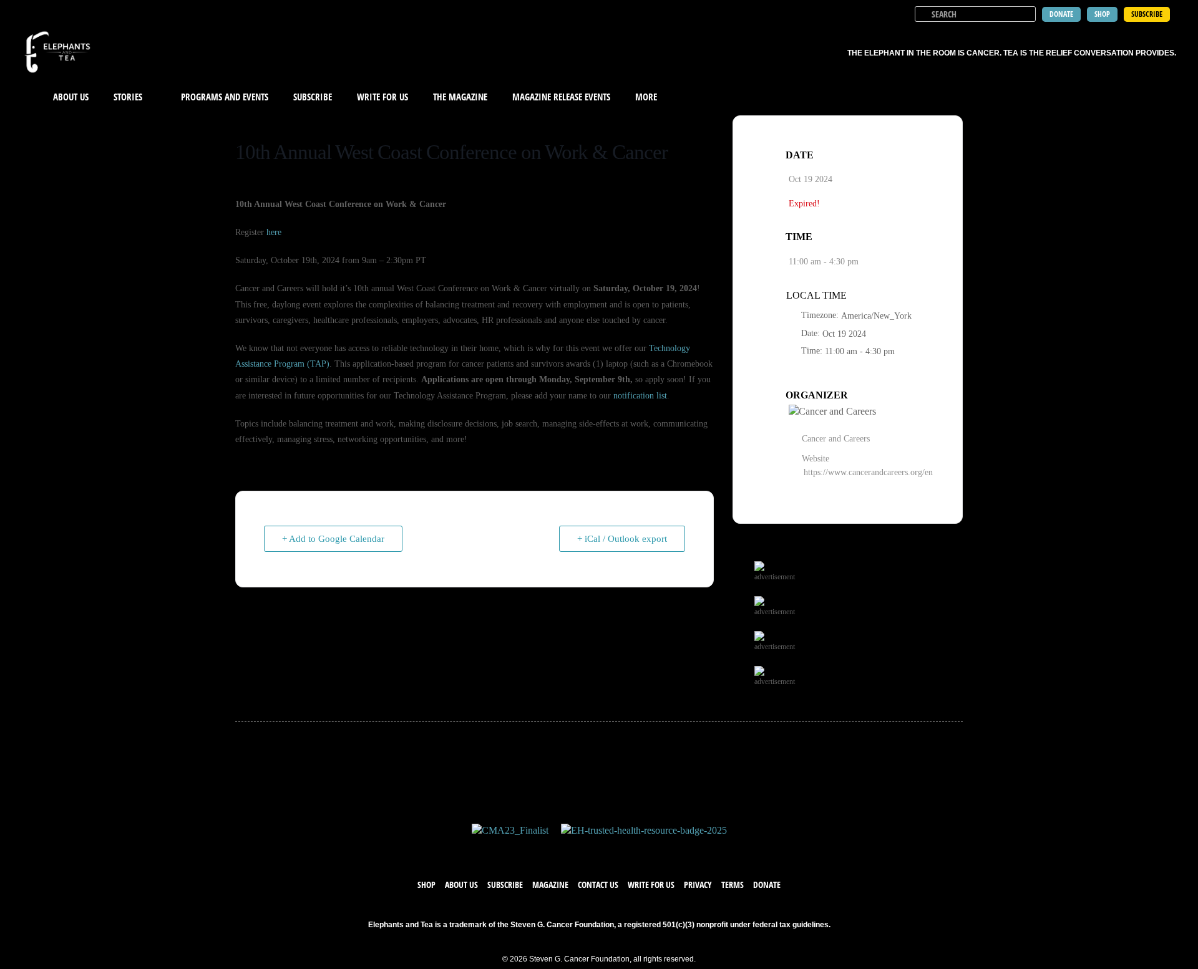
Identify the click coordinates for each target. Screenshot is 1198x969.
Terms (732, 884)
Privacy (698, 884)
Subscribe (312, 96)
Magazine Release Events (561, 96)
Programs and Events (224, 96)
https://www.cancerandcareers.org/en (868, 472)
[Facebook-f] (561, 850)
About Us (71, 96)
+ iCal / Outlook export (622, 539)
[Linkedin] (636, 850)
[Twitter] (586, 850)
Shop (426, 884)
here (273, 232)
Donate (767, 884)
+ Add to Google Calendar (333, 539)
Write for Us (651, 884)
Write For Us (382, 96)
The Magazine (460, 96)
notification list (640, 395)
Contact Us (598, 884)
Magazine (550, 884)
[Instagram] (611, 850)
